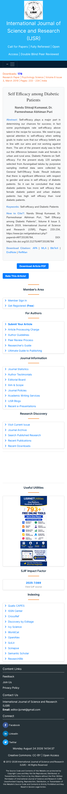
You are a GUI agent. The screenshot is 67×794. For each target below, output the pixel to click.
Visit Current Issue (19, 424)
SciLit (11, 642)
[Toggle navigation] (10, 64)
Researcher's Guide (19, 345)
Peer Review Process (20, 340)
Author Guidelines (18, 334)
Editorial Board (17, 379)
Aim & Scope (15, 385)
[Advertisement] (33, 467)
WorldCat (13, 632)
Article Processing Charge (23, 329)
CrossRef (13, 616)
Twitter (12, 742)
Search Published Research (24, 435)
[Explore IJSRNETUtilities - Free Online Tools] (33, 531)
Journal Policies (17, 390)
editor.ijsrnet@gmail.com (25, 709)
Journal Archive (17, 429)
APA (35, 248)
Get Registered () (21, 305)
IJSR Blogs (14, 400)
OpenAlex (14, 637)
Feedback (8, 676)
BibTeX (54, 248)
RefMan (22, 252)
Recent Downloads (19, 445)
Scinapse (13, 648)
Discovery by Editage (21, 621)
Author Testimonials (20, 374)
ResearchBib (15, 658)
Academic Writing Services (24, 395)
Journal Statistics (18, 369)
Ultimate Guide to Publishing (25, 350)
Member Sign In (17, 300)
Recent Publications (19, 440)
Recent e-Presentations (22, 406)
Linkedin (13, 733)
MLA (43, 248)
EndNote (11, 252)
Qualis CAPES (16, 605)
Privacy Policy (11, 687)
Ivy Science (15, 626)
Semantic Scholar (18, 653)
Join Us (7, 682)
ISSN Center (15, 610)
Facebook (14, 725)
